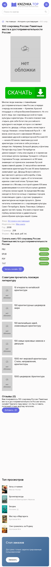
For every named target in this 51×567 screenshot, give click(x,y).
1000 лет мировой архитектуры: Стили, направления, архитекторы (30, 361)
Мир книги (20, 224)
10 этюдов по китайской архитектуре (26, 289)
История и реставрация (19, 221)
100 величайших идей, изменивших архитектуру (27, 324)
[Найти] (45, 12)
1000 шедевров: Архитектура (29, 376)
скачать (44, 249)
